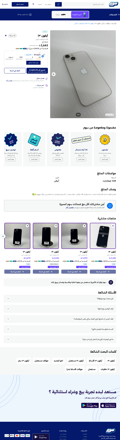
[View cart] (33, 4)
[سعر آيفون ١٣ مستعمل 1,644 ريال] (46, 236)
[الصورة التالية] (54, 74)
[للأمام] (3, 236)
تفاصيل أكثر (9, 81)
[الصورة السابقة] (112, 74)
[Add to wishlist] (5, 35)
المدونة (40, 4)
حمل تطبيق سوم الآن (22, 14)
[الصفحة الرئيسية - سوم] (113, 4)
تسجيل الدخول (20, 4)
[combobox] (80, 4)
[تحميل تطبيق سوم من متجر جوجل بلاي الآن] (91, 405)
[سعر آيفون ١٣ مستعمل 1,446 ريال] (103, 236)
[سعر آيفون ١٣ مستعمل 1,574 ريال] (74, 236)
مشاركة (11, 35)
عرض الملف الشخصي (33, 63)
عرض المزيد (105, 159)
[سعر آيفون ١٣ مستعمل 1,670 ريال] (17, 236)
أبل (43, 42)
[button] (58, 4)
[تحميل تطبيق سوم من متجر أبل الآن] (108, 405)
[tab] (80, 14)
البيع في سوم (48, 4)
